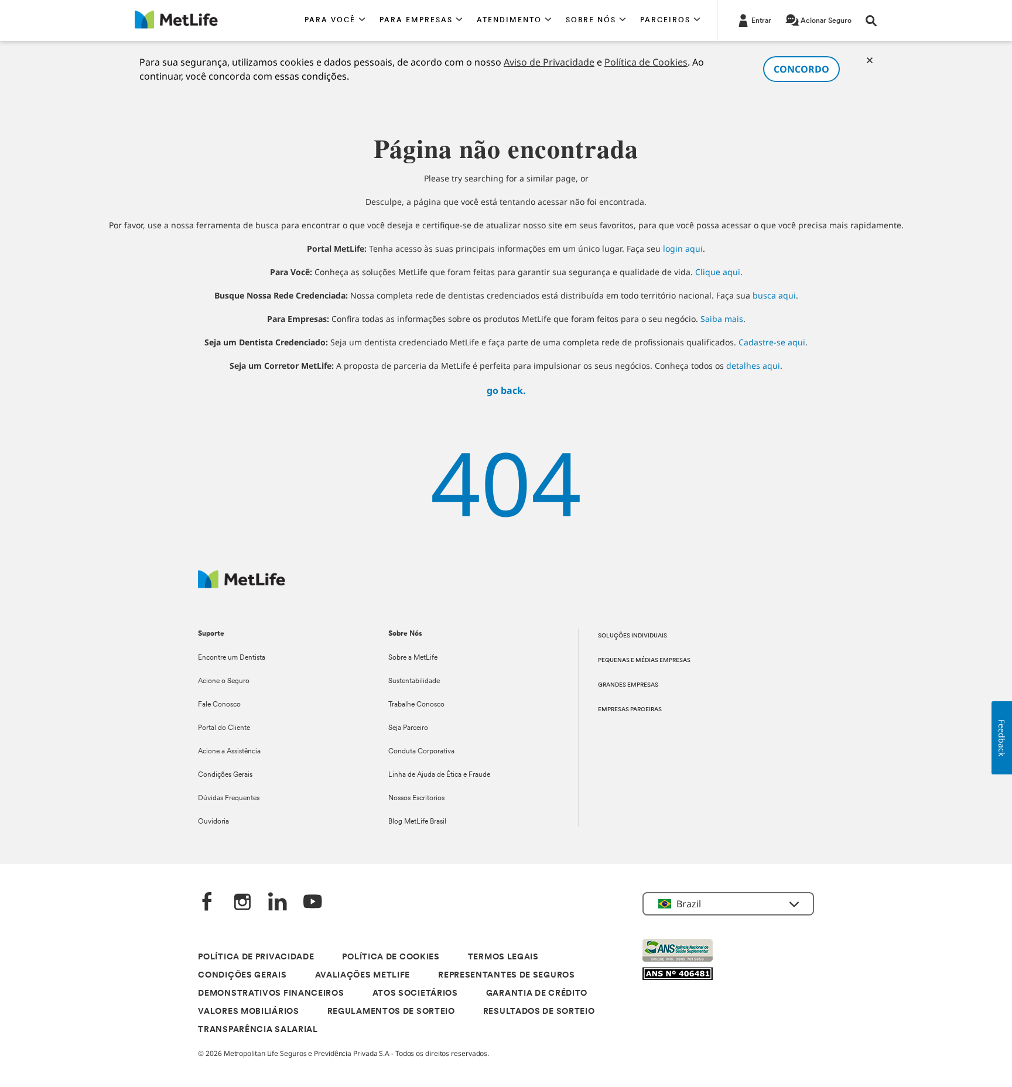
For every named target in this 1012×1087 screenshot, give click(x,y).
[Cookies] (870, 60)
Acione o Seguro (223, 681)
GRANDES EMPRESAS (628, 685)
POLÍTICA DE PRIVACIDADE (256, 957)
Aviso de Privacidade (549, 62)
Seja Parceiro (408, 728)
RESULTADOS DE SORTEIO (539, 1011)
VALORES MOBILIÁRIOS (248, 1011)
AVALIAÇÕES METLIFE (363, 975)
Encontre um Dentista (231, 657)
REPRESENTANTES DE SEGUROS (506, 975)
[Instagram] (242, 903)
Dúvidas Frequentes (228, 798)
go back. (506, 390)
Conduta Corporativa (421, 751)
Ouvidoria (213, 821)
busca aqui (774, 295)
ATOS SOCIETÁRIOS (415, 993)
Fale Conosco (219, 704)
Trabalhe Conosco (416, 704)
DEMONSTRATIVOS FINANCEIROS (271, 993)
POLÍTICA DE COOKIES (390, 957)
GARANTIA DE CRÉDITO (536, 993)
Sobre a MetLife (412, 657)
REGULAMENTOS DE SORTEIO (391, 1011)
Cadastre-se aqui (772, 342)
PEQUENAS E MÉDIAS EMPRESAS (644, 660)
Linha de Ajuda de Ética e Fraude (439, 775)
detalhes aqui (753, 365)
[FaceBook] (207, 903)
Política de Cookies (646, 62)
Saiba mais (721, 318)
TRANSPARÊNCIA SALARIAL (257, 1030)
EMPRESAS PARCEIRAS (630, 710)
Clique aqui (717, 271)
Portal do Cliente (224, 728)
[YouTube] (312, 903)
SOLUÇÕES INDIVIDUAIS (632, 636)
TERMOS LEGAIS (503, 957)
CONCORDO (801, 69)
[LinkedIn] (277, 903)
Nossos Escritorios (416, 798)
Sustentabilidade (414, 681)
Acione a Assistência (229, 751)
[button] (335, 20)
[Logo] (241, 585)
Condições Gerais (225, 775)
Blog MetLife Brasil (417, 821)
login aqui (683, 248)
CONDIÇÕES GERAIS (242, 975)
